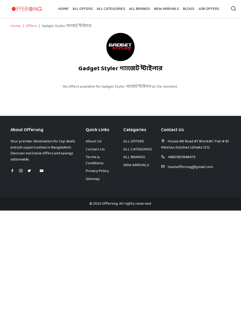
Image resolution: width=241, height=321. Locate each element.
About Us (94, 141)
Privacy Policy (97, 171)
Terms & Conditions (95, 160)
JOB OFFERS (208, 8)
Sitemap (93, 179)
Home (15, 26)
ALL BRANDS (139, 8)
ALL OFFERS (82, 8)
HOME (63, 8)
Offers (31, 26)
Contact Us (95, 149)
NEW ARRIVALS (166, 8)
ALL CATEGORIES (111, 8)
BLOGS (188, 8)
